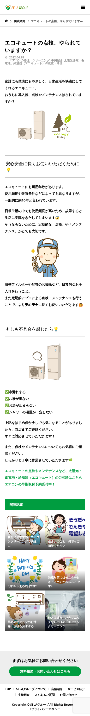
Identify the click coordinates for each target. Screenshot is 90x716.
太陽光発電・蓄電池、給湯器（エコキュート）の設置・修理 (44, 61)
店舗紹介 (57, 689)
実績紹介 (24, 695)
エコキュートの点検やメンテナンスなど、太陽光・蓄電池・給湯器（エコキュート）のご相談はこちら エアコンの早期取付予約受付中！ (43, 477)
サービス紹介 (76, 689)
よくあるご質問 (45, 695)
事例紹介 (57, 60)
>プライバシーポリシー (45, 709)
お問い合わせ (68, 695)
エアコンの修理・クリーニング (29, 60)
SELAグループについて (31, 689)
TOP (8, 689)
